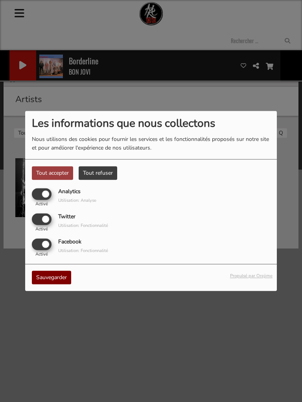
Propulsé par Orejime (251, 276)
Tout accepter (52, 173)
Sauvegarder (51, 277)
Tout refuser (98, 173)
